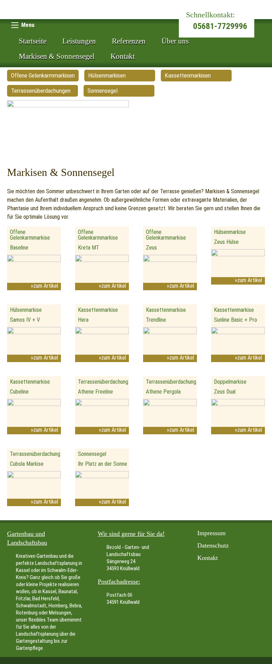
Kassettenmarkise (98, 310)
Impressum (211, 533)
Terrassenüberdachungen (40, 90)
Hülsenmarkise (230, 232)
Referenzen (129, 41)
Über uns (175, 41)
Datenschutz (213, 545)
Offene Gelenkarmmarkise (30, 235)
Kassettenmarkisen (188, 75)
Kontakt (122, 56)
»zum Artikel (44, 285)
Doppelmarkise (230, 381)
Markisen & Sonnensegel (57, 56)
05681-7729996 (220, 26)
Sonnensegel (102, 90)
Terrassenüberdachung (103, 381)
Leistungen (79, 41)
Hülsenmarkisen (107, 75)
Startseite (32, 41)
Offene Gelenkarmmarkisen (43, 75)
